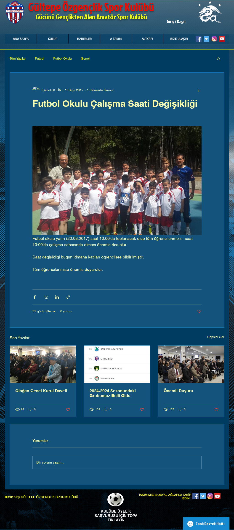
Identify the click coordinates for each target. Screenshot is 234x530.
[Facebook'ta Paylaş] (34, 297)
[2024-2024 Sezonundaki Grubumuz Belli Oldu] (117, 364)
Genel (85, 58)
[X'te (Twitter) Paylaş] (46, 297)
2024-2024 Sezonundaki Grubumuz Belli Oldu (113, 393)
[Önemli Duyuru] (191, 364)
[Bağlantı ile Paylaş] (68, 297)
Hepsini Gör (215, 337)
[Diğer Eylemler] (199, 90)
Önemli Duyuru (178, 390)
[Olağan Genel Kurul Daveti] (43, 364)
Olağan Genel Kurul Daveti (41, 390)
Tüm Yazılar (18, 58)
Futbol (39, 58)
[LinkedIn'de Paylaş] (57, 297)
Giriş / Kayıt (176, 22)
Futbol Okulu (62, 58)
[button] (52, 39)
